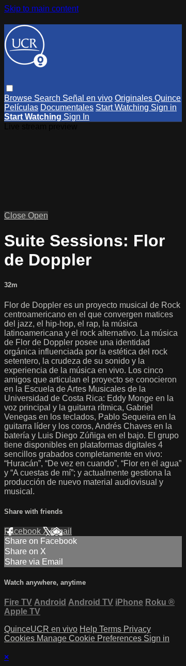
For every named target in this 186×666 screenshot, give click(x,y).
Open (38, 215)
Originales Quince (148, 98)
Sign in (164, 107)
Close (16, 215)
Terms (111, 629)
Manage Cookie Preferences (90, 638)
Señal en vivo (88, 98)
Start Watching (123, 107)
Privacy (137, 629)
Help (89, 629)
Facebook (23, 531)
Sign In (76, 116)
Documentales (67, 107)
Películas (21, 107)
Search (48, 98)
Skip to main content (41, 8)
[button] (9, 88)
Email (61, 531)
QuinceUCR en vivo (41, 629)
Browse (19, 98)
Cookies (20, 638)
